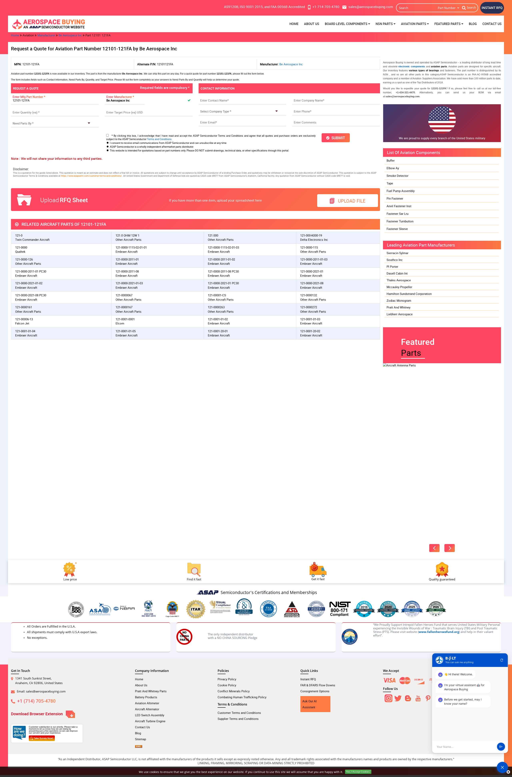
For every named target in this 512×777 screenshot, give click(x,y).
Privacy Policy (227, 679)
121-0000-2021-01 (311, 271)
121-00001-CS (217, 295)
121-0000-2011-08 (127, 271)
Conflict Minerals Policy (234, 691)
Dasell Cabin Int (397, 273)
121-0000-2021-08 (311, 283)
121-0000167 (124, 307)
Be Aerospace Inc (70, 35)
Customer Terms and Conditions (239, 713)
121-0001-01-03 (310, 319)
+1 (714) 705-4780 (36, 701)
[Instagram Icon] (388, 697)
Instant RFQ (308, 679)
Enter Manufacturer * (120, 97)
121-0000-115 (309, 247)
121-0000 (21, 247)
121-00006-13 (24, 319)
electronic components (411, 66)
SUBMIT (337, 137)
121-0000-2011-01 (127, 259)
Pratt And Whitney (398, 307)
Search (471, 7)
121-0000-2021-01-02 (28, 283)
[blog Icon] (408, 697)
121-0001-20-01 (218, 331)
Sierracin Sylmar (397, 253)
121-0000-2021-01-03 (129, 283)
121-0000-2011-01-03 (313, 259)
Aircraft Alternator (147, 709)
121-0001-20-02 (310, 331)
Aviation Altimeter (147, 703)
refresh (502, 660)
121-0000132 (308, 295)
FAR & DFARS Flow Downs (317, 685)
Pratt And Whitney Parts (151, 691)
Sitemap (140, 739)
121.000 (213, 235)
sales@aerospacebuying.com (46, 691)
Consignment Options (314, 691)
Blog (473, 24)
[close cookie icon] (508, 772)
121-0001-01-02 (218, 319)
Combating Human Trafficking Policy (242, 697)
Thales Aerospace (399, 280)
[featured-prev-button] (434, 548)
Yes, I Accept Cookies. (358, 771)
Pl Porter (392, 267)
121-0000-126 (24, 259)
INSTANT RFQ (492, 7)
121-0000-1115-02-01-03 (223, 247)
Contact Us (492, 24)
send (501, 747)
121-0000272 (308, 307)
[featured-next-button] (449, 548)
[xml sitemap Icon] (138, 745)
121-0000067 (124, 295)
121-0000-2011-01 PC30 (30, 271)
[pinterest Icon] (428, 697)
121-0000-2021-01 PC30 (223, 283)
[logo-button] (70, 24)
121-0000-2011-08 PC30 (223, 271)
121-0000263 (216, 307)
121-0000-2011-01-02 (221, 259)
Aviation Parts (414, 24)
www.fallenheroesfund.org (439, 632)
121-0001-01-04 (25, 331)
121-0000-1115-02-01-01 (131, 247)
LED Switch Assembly (149, 715)
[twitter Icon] (398, 697)
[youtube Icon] (418, 697)
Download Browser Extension (37, 713)
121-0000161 (23, 307)
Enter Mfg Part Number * (29, 97)
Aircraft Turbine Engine (150, 721)
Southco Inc (395, 260)
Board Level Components (346, 24)
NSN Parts (385, 24)
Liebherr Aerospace (400, 314)
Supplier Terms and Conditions (238, 719)
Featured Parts (447, 24)
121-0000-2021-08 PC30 (30, 295)
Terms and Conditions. (159, 139)
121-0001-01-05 (126, 331)
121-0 (18, 235)
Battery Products (146, 697)
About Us (311, 24)
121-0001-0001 (125, 319)
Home (293, 24)
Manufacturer (46, 35)
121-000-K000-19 (311, 235)
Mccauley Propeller (399, 287)
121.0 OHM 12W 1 (127, 235)
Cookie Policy (227, 685)
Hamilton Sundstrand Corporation (409, 294)
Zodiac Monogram (399, 300)
